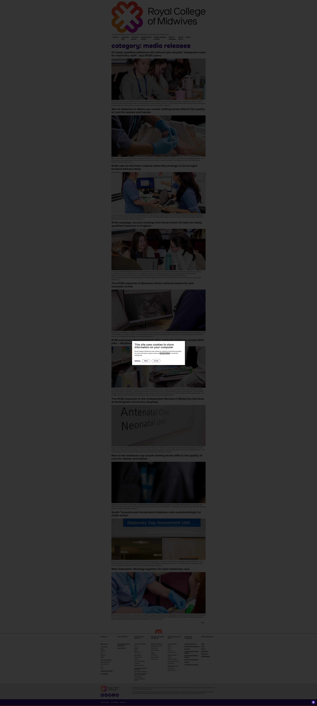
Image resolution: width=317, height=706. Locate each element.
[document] (158, 353)
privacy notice (164, 353)
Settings (137, 361)
